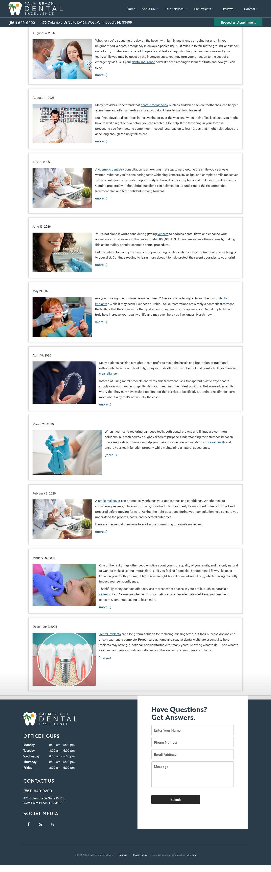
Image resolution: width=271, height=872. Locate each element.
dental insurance (143, 61)
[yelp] (52, 824)
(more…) (101, 74)
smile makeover (109, 500)
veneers (163, 233)
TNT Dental (190, 854)
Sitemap (123, 854)
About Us (148, 8)
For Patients (202, 8)
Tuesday (29, 750)
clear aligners (108, 373)
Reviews (227, 8)
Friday (27, 767)
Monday (29, 744)
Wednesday (31, 756)
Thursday (30, 761)
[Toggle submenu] (157, 8)
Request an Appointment (238, 22)
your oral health (214, 442)
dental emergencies (154, 105)
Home (131, 8)
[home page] (36, 8)
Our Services (174, 8)
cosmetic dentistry (111, 169)
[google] (40, 824)
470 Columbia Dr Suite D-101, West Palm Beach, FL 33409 (86, 22)
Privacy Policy (140, 854)
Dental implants (110, 633)
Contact (249, 8)
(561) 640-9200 (22, 22)
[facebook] (28, 824)
